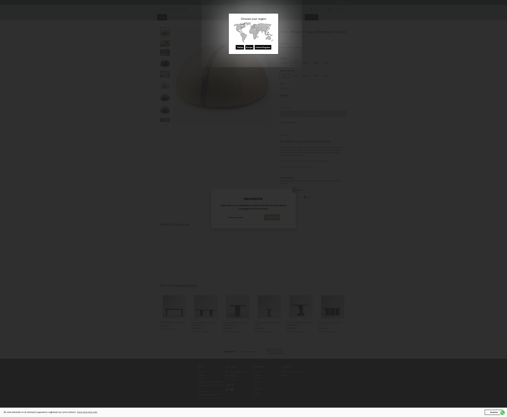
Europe (249, 47)
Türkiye (239, 47)
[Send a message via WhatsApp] (502, 412)
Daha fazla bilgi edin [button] (87, 412)
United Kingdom (263, 47)
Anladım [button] (494, 412)
